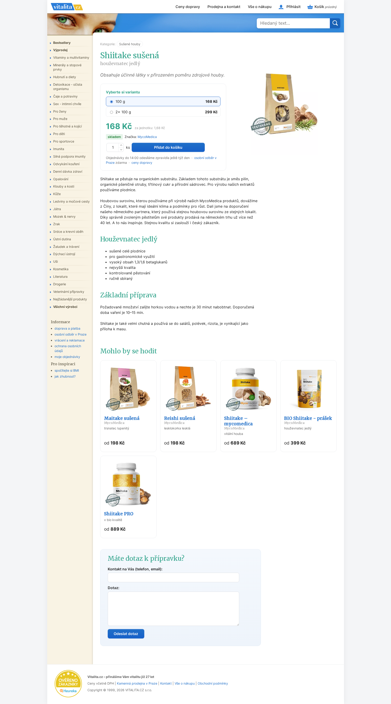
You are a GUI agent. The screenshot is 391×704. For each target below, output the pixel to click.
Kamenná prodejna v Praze (137, 683)
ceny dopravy (141, 162)
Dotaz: (113, 587)
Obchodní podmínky (213, 683)
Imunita (58, 149)
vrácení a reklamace (70, 340)
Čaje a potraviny (65, 96)
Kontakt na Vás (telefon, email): (135, 569)
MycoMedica (147, 137)
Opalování (60, 179)
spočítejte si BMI (67, 370)
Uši (55, 261)
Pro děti (59, 134)
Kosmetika (60, 269)
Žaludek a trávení (66, 247)
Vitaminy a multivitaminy (71, 57)
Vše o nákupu (260, 6)
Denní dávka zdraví (67, 171)
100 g (120, 101)
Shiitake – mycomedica (238, 423)
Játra (57, 209)
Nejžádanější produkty (70, 299)
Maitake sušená (121, 420)
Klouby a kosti (63, 186)
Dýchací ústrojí (64, 254)
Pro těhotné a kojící (67, 126)
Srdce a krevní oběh (68, 231)
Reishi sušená (179, 420)
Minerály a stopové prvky (67, 67)
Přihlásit (293, 6)
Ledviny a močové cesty (71, 201)
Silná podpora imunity (69, 156)
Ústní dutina (62, 239)
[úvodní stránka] (67, 6)
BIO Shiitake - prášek (308, 420)
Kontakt (166, 683)
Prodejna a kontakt (223, 6)
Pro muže (60, 119)
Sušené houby (129, 44)
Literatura (60, 276)
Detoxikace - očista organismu (67, 86)
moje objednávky (67, 357)
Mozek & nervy (64, 216)
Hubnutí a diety (64, 77)
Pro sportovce (63, 141)
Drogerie (59, 284)
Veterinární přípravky (68, 292)
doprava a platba (67, 328)
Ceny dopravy (188, 6)
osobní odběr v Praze (71, 334)
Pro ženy (59, 111)
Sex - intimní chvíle (67, 104)
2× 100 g (123, 112)
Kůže (57, 194)
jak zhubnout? (65, 376)
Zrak (56, 224)
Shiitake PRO (118, 513)
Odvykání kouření (66, 164)
